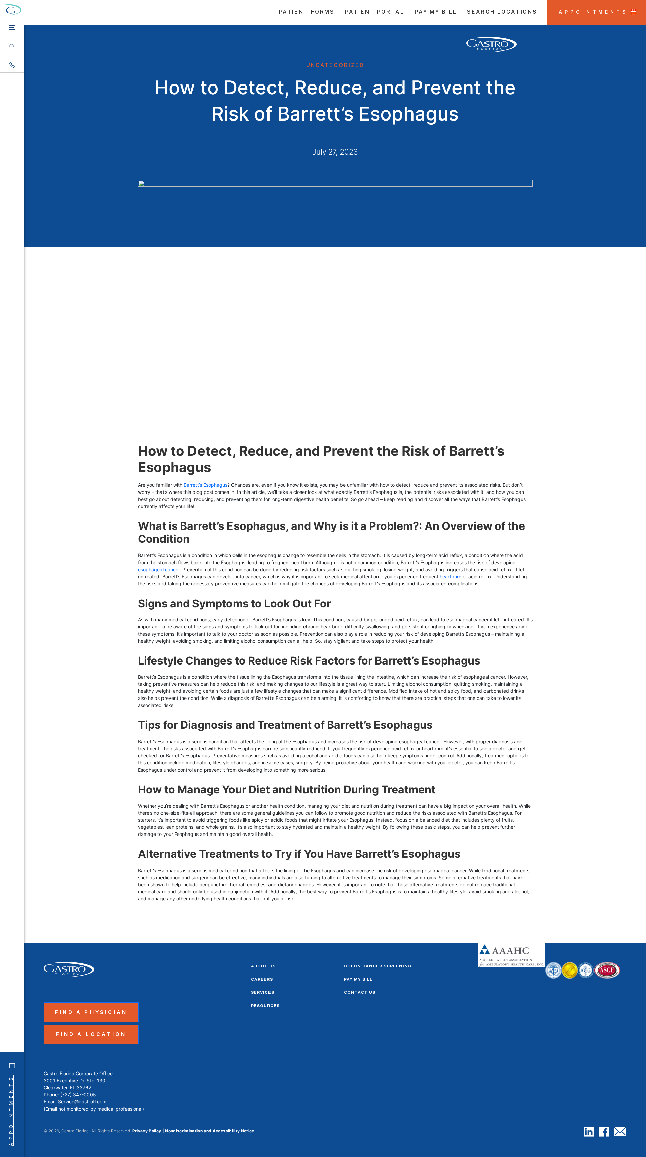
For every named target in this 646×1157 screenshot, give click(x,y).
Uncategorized (335, 65)
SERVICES (262, 992)
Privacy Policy (147, 1130)
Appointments (11, 1110)
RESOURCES (265, 1005)
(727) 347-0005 (78, 1094)
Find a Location (91, 1034)
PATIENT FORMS (307, 12)
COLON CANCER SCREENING (378, 966)
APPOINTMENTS (594, 12)
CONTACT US (359, 992)
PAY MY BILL (436, 12)
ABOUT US (263, 966)
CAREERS (262, 979)
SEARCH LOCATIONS (502, 12)
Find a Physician (91, 1012)
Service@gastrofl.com (82, 1101)
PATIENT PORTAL (374, 12)
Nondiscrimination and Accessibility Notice (209, 1130)
